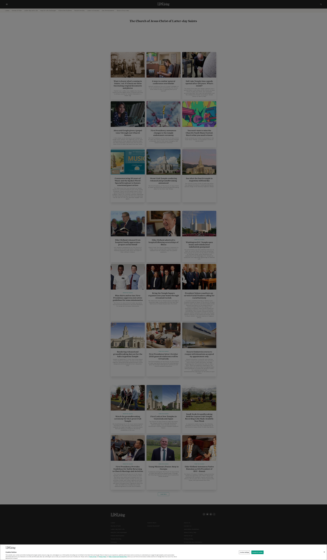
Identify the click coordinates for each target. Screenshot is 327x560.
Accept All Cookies (257, 552)
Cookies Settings (244, 552)
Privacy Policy (102, 556)
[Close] (324, 552)
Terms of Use (92, 556)
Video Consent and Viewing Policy (118, 556)
